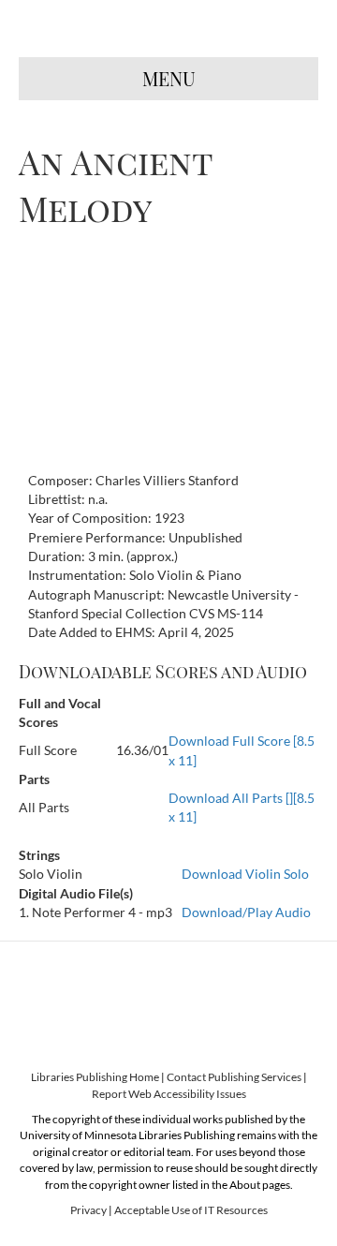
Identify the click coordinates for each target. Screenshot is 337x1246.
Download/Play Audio (246, 912)
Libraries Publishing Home (95, 1077)
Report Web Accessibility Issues (169, 1094)
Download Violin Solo (245, 874)
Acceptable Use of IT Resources (191, 1210)
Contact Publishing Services (234, 1077)
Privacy (88, 1210)
